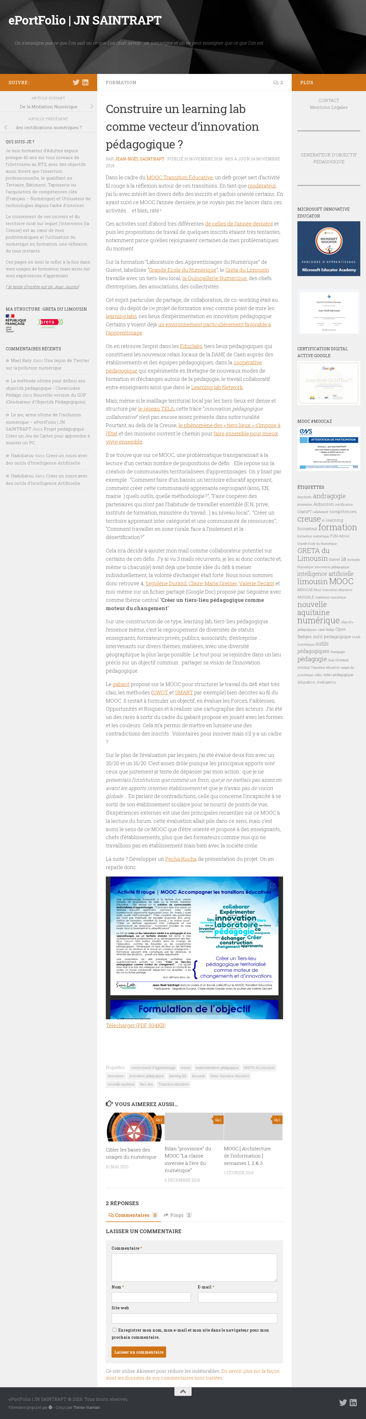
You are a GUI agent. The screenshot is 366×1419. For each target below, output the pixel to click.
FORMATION (121, 82)
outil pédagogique (332, 636)
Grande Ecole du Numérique (182, 269)
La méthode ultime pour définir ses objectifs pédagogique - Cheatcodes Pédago (45, 388)
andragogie (329, 496)
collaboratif (320, 512)
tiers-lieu (146, 1084)
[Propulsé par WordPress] (50, 1407)
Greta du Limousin (247, 269)
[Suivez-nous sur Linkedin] (85, 82)
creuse (185, 1067)
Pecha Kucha (181, 858)
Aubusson (323, 504)
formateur (307, 528)
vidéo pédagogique (338, 674)
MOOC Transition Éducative (180, 177)
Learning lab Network (217, 387)
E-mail (206, 1287)
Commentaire (127, 1248)
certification (344, 504)
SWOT (161, 692)
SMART (184, 692)
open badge (326, 629)
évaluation (326, 682)
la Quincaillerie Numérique (214, 278)
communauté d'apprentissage (153, 1067)
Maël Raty (21, 360)
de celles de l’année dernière (239, 223)
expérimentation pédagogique (217, 1067)
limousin (198, 1076)
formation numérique (313, 536)
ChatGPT (304, 511)
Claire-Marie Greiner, (213, 583)
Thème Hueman (86, 1407)
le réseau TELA (156, 408)
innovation (116, 1076)
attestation (304, 505)
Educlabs (191, 346)
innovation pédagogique (146, 1076)
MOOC (341, 580)
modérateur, (262, 185)
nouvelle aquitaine (121, 1084)
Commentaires (135, 1215)
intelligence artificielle (325, 573)
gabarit (121, 684)
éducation (306, 682)
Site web (120, 1308)
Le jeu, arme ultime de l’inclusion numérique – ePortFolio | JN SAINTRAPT (43, 422)
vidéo (318, 675)
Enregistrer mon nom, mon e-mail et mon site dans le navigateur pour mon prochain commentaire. (190, 1333)
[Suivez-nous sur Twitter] (76, 82)
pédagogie (312, 658)
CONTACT (329, 100)
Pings (180, 1215)
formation (338, 526)
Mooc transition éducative (229, 1076)
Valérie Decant (256, 583)
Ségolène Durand (166, 583)
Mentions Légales (329, 107)
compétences (343, 511)
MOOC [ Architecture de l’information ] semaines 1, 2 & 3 (247, 1155)
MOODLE (305, 597)
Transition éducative (173, 1084)
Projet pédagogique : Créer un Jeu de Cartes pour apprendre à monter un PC (48, 435)
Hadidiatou (22, 455)
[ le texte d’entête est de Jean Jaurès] (42, 287)
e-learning (332, 520)
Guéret (334, 559)
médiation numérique (330, 597)
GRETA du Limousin (259, 1067)
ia (343, 558)
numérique (318, 620)
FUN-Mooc (340, 535)
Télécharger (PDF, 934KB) (136, 1025)
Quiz (331, 660)
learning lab (177, 1076)
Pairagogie (338, 652)
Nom (118, 1287)
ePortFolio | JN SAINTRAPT (85, 20)
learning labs (121, 316)
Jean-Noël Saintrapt (140, 159)
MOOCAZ (305, 589)
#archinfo (304, 497)
